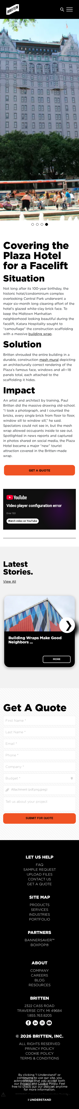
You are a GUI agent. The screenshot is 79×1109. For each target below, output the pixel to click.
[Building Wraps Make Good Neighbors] (39, 613)
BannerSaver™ (39, 940)
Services (39, 909)
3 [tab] (42, 224)
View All (9, 581)
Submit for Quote (39, 818)
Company (39, 970)
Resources (40, 985)
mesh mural (49, 359)
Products (40, 905)
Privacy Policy (39, 1048)
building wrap (40, 334)
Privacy (25, 1083)
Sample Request (39, 869)
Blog (40, 980)
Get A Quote (39, 470)
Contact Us (39, 879)
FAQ (39, 865)
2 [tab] (37, 224)
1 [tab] (32, 224)
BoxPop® (40, 945)
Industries (39, 914)
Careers (39, 975)
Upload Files (39, 874)
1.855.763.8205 (39, 1015)
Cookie (43, 1083)
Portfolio (39, 919)
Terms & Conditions (39, 1058)
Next (67, 625)
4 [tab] (46, 224)
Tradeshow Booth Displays (39, 950)
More (56, 659)
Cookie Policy (39, 1053)
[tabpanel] (39, 119)
